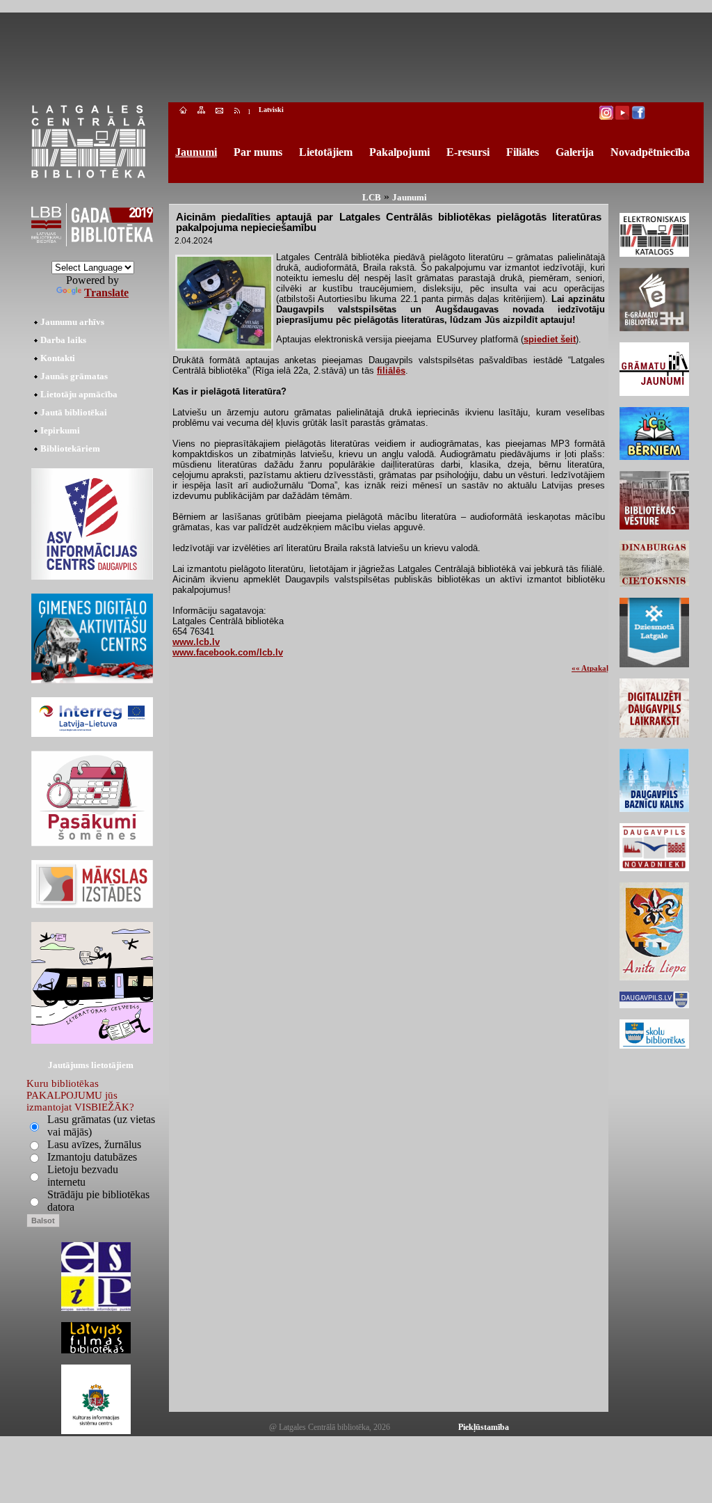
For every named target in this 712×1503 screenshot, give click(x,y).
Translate (106, 293)
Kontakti (57, 358)
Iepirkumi (60, 430)
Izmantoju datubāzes (92, 1157)
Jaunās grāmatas (74, 376)
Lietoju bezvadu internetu (82, 1175)
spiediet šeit (550, 339)
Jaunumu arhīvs (72, 322)
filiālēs (391, 370)
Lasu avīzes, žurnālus (94, 1144)
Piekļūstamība (483, 1427)
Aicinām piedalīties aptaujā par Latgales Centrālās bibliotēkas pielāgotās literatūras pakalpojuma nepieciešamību (388, 222)
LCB (371, 197)
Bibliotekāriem (70, 448)
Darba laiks (63, 340)
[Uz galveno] (183, 112)
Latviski (271, 109)
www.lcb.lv (196, 642)
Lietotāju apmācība (79, 394)
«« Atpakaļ (590, 668)
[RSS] (237, 112)
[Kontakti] (219, 112)
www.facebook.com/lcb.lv (227, 652)
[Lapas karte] (201, 112)
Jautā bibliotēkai (73, 412)
